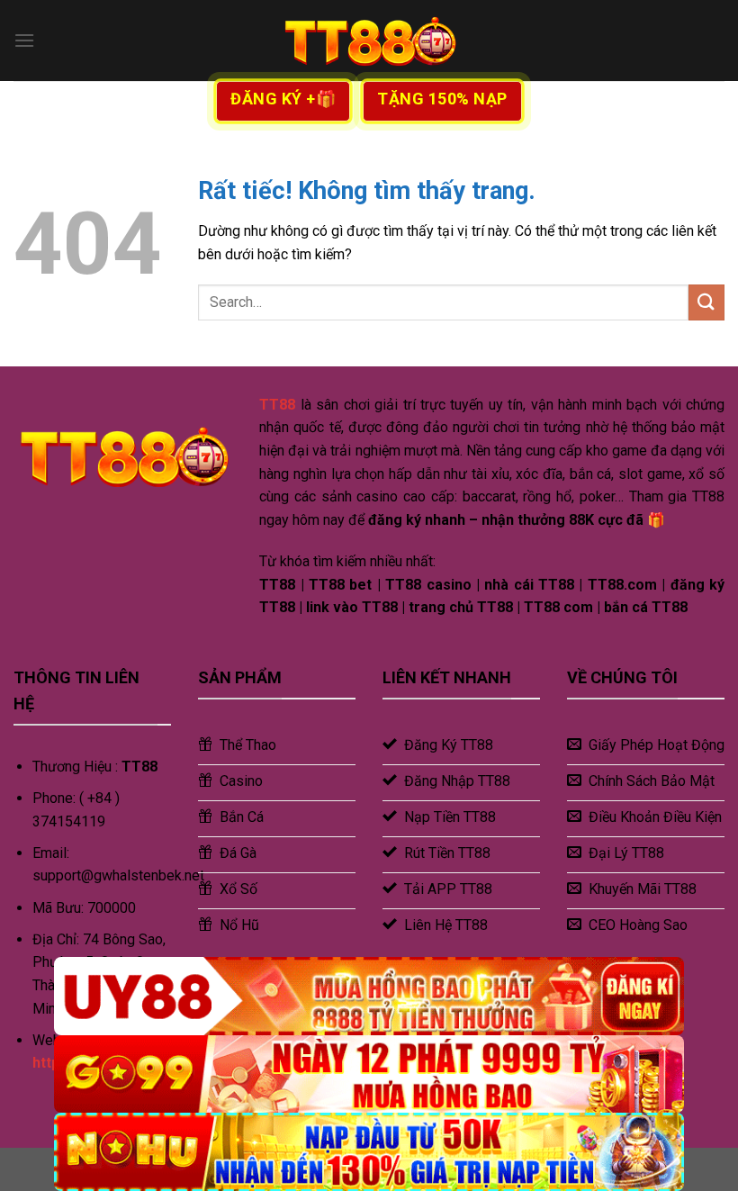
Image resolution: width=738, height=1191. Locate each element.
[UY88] (369, 996)
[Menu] (24, 40)
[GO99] (369, 1074)
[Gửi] (706, 302)
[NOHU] (369, 1152)
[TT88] (369, 40)
